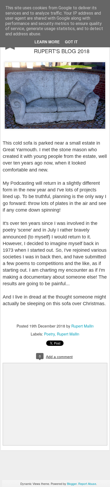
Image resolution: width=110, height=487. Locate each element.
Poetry (49, 334)
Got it (71, 41)
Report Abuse (87, 483)
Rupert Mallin (82, 326)
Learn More (47, 41)
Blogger (72, 483)
